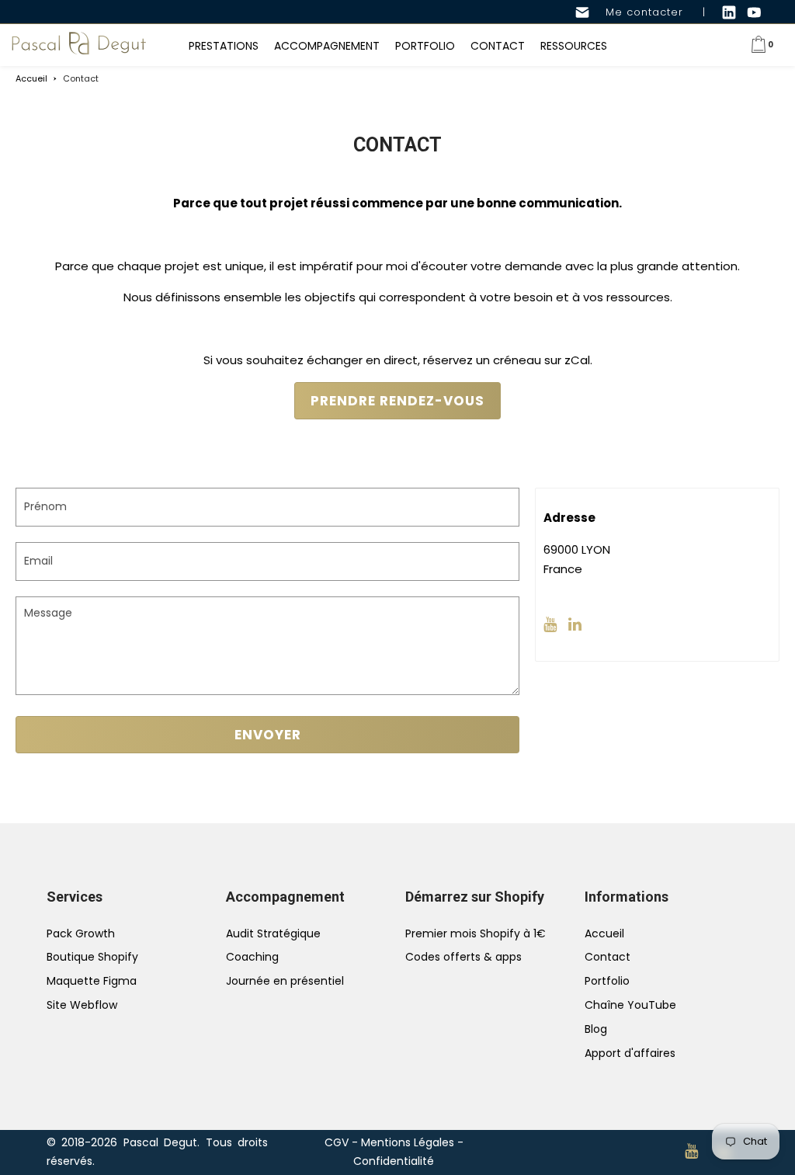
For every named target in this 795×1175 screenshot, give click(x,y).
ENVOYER (267, 734)
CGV (337, 1142)
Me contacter (636, 12)
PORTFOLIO (425, 46)
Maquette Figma (92, 981)
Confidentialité (393, 1161)
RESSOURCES (573, 46)
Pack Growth (81, 933)
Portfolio (607, 981)
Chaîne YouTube (630, 1005)
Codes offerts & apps (463, 957)
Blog (596, 1029)
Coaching (252, 957)
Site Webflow (82, 1005)
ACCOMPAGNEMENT (327, 46)
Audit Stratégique (273, 933)
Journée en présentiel (285, 981)
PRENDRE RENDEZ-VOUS (397, 400)
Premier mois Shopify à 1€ (475, 933)
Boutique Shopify (92, 957)
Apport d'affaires (630, 1053)
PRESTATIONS (224, 46)
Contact (607, 957)
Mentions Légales (407, 1142)
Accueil (604, 933)
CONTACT (497, 46)
